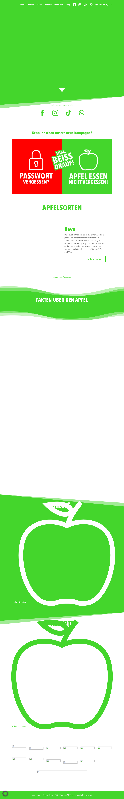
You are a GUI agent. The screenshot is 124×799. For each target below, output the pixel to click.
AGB (56, 795)
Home (23, 5)
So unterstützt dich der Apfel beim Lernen (35, 519)
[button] (5, 793)
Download (58, 5)
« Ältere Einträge (19, 602)
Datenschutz (48, 795)
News (39, 5)
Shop (68, 5)
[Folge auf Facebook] (42, 113)
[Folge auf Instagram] (55, 113)
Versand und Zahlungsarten (81, 795)
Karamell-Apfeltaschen (26, 705)
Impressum (36, 795)
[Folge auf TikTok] (68, 113)
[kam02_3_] (62, 194)
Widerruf (64, 795)
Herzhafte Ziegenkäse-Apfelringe (30, 673)
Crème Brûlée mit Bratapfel (28, 640)
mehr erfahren (95, 259)
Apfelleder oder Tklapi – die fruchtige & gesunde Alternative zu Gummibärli (52, 548)
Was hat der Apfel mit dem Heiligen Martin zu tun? (39, 575)
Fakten (31, 5)
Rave (69, 229)
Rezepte (48, 5)
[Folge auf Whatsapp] (81, 113)
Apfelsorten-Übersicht (62, 277)
